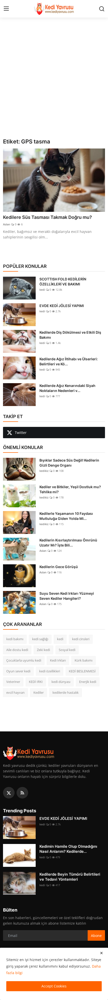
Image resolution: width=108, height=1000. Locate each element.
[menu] (6, 8)
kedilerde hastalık (65, 692)
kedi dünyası (60, 681)
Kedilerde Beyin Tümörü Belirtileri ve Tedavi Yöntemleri (69, 877)
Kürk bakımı (83, 660)
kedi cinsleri (80, 639)
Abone (96, 935)
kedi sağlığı (40, 639)
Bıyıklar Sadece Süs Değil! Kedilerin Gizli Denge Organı (69, 462)
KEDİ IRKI (36, 681)
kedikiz (43, 471)
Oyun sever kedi (18, 671)
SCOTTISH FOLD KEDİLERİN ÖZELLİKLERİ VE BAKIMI (62, 281)
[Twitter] (9, 792)
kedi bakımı (14, 639)
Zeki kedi (43, 649)
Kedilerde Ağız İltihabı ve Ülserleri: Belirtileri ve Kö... (68, 361)
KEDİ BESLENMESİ (82, 671)
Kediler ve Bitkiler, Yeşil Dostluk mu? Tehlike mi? (70, 489)
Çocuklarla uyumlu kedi (23, 660)
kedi (42, 289)
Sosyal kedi (67, 649)
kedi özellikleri (49, 671)
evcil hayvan (15, 692)
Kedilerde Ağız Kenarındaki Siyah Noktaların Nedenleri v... (67, 388)
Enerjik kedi (87, 681)
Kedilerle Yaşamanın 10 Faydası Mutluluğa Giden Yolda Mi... (66, 516)
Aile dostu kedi (17, 649)
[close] (101, 953)
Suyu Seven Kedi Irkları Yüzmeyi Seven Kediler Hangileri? (66, 596)
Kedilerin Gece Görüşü (58, 567)
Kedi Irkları (58, 660)
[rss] (22, 792)
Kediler (38, 692)
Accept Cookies (54, 986)
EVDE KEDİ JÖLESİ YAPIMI (61, 306)
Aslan (6, 224)
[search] (101, 8)
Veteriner (13, 681)
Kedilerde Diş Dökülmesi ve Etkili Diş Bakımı (70, 334)
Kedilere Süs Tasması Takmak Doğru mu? (47, 217)
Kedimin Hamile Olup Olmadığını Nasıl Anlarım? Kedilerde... (68, 849)
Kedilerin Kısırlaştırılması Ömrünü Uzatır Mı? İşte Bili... (68, 542)
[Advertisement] (54, 82)
